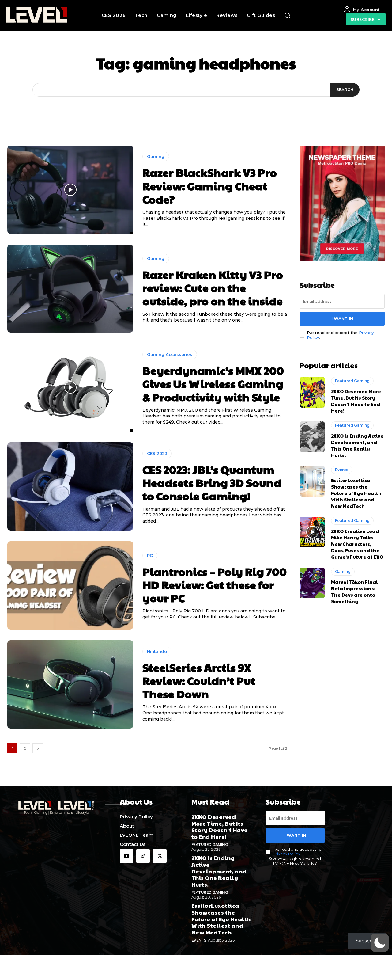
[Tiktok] (143, 856)
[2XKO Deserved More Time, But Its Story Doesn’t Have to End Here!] (312, 392)
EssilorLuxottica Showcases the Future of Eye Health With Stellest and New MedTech (356, 493)
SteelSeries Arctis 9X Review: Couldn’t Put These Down (198, 680)
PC (150, 555)
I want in (342, 318)
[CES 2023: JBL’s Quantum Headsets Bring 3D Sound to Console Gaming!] (70, 486)
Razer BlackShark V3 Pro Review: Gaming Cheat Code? (209, 185)
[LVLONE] (40, 15)
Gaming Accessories (169, 354)
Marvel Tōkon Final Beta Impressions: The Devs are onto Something (354, 591)
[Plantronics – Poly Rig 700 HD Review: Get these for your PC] (70, 585)
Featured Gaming (352, 381)
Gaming (155, 156)
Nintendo (157, 651)
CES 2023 (157, 453)
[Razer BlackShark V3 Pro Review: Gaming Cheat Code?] (70, 190)
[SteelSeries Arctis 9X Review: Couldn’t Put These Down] (70, 684)
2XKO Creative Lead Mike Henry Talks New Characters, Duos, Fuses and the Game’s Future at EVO (357, 544)
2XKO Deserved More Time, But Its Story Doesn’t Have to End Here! (356, 401)
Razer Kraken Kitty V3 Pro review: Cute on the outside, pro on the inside (212, 287)
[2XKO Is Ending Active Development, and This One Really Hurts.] (312, 436)
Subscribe (367, 941)
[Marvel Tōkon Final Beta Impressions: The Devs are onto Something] (312, 583)
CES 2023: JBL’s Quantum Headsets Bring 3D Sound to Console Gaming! (211, 482)
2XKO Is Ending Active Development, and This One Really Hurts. (357, 445)
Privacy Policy (286, 853)
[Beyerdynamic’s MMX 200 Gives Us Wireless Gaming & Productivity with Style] (70, 387)
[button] (287, 15)
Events (341, 469)
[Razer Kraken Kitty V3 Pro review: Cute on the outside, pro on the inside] (70, 289)
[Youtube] (126, 856)
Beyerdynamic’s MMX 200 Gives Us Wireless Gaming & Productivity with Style (213, 383)
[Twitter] (159, 856)
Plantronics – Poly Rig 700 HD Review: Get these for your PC (214, 584)
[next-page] (37, 748)
